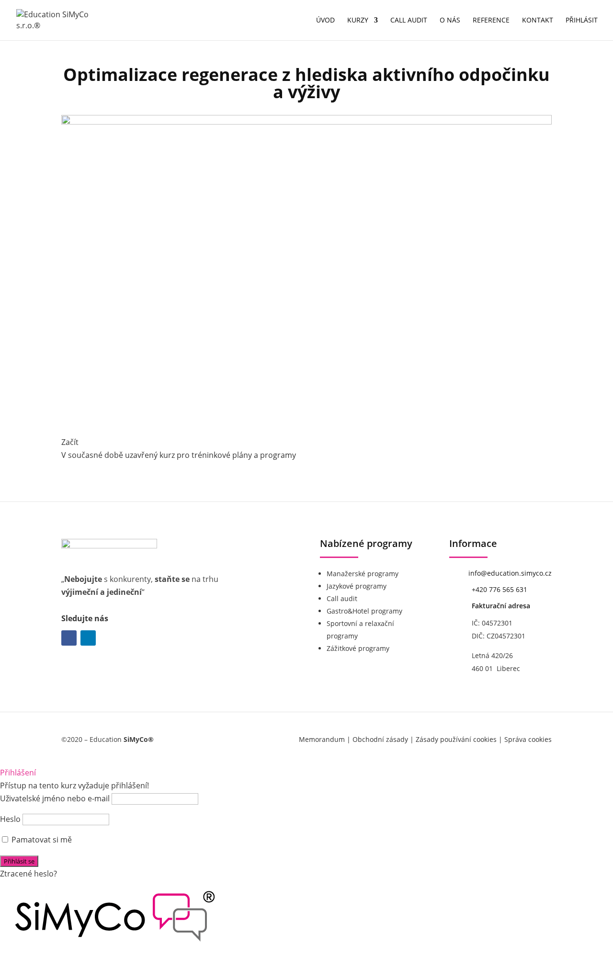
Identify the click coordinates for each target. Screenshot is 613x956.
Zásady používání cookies (456, 739)
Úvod (325, 20)
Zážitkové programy (358, 648)
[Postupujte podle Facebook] (69, 638)
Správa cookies (528, 739)
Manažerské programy (362, 573)
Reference (491, 20)
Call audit (408, 20)
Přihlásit (582, 20)
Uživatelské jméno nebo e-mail (55, 798)
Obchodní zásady (380, 739)
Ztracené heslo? (28, 873)
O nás (450, 20)
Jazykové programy (356, 586)
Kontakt (537, 20)
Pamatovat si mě (41, 839)
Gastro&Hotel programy (364, 610)
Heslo (10, 819)
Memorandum (322, 739)
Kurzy (357, 20)
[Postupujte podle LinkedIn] (88, 638)
